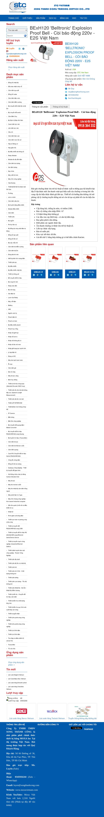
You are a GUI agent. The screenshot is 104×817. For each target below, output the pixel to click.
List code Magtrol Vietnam (16, 675)
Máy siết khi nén (13, 175)
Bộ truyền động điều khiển (16, 205)
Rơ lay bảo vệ (12, 224)
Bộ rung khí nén (13, 282)
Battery (10, 305)
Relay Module (12, 155)
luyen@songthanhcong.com (16, 54)
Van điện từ (11, 293)
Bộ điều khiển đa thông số (16, 151)
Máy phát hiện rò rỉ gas (15, 495)
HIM (9, 309)
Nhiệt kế (10, 512)
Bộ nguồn (11, 221)
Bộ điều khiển (12, 266)
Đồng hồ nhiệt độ (13, 82)
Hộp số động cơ (13, 144)
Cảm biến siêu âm (13, 201)
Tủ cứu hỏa (11, 648)
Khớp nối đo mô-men (14, 344)
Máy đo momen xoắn (14, 484)
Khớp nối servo (12, 337)
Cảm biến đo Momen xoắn (16, 446)
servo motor (12, 197)
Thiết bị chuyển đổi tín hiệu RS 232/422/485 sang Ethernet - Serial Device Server (16, 534)
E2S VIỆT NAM (84, 75)
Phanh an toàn (12, 321)
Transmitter (11, 645)
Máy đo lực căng (13, 376)
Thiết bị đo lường (13, 577)
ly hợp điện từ (12, 352)
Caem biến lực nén (14, 124)
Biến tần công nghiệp (14, 421)
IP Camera (11, 413)
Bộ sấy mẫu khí (13, 243)
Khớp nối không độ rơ (14, 340)
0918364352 (73, 95)
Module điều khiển (13, 209)
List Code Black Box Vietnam (17, 679)
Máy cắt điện (12, 301)
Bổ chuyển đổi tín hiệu (15, 278)
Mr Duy (71, 88)
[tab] (40, 106)
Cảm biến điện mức (14, 98)
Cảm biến (11, 213)
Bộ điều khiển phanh (14, 325)
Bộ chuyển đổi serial (14, 112)
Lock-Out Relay (13, 297)
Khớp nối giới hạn (13, 333)
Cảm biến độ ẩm (13, 250)
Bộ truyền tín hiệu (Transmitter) (17, 438)
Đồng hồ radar (12, 94)
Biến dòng (11, 417)
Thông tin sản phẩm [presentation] (40, 107)
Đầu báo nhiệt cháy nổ (15, 86)
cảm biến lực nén (13, 128)
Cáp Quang (11, 183)
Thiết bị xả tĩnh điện (14, 634)
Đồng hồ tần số (13, 239)
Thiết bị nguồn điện (14, 613)
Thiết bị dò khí (12, 567)
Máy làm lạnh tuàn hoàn (15, 360)
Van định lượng (12, 167)
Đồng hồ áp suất (13, 235)
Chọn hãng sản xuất (16, 67)
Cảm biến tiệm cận (14, 136)
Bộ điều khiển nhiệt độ (15, 270)
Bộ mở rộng (11, 290)
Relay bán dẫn (12, 286)
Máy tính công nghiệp (14, 179)
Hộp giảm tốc (12, 148)
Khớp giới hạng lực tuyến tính (17, 348)
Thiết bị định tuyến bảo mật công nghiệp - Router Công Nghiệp (15, 552)
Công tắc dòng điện (14, 460)
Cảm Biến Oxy (12, 116)
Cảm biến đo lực (13, 442)
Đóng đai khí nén (13, 254)
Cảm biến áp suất (13, 90)
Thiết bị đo (11, 217)
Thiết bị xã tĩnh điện (14, 630)
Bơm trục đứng (12, 380)
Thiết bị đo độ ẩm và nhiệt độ (17, 563)
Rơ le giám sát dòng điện (15, 516)
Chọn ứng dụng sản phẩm (16, 663)
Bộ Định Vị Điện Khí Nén (15, 120)
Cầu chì (10, 132)
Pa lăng (10, 193)
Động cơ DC (12, 356)
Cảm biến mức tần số (14, 140)
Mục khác (11, 171)
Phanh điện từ (12, 317)
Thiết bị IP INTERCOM (15, 403)
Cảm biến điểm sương (15, 102)
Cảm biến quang (13, 450)
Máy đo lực (11, 481)
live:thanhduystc (74, 98)
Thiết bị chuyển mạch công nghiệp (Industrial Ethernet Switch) (15, 543)
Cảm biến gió (12, 368)
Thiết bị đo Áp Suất (14, 559)
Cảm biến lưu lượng (14, 163)
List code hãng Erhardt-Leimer (17, 683)
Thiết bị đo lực (12, 262)
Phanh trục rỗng (13, 329)
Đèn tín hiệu (11, 372)
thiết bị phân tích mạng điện (16, 258)
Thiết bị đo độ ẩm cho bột (16, 399)
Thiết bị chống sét (13, 274)
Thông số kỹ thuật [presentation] (60, 107)
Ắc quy (10, 364)
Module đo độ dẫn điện (15, 159)
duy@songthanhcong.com (78, 91)
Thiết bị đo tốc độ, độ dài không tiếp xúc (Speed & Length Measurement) (16, 392)
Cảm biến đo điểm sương (15, 247)
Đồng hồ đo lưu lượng (14, 464)
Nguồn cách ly (12, 313)
